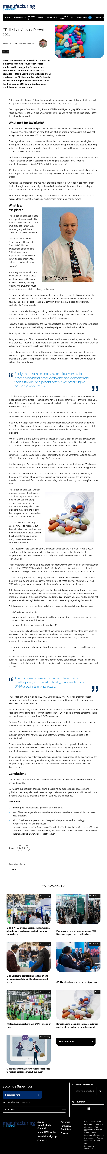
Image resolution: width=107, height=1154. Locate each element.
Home (7, 18)
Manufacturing (45, 896)
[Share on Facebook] (27, 848)
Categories (18, 18)
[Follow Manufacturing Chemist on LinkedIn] (88, 1109)
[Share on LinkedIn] (20, 848)
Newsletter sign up (47, 1136)
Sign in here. (25, 1102)
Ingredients (6, 51)
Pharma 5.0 (31, 17)
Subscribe (82, 18)
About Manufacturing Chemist (44, 1125)
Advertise (65, 1122)
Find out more (9, 1109)
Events (41, 18)
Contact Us (43, 1140)
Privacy (64, 1133)
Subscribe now (66, 1041)
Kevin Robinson (11, 43)
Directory (52, 18)
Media (97, 992)
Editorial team (64, 17)
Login (99, 18)
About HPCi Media (46, 1132)
